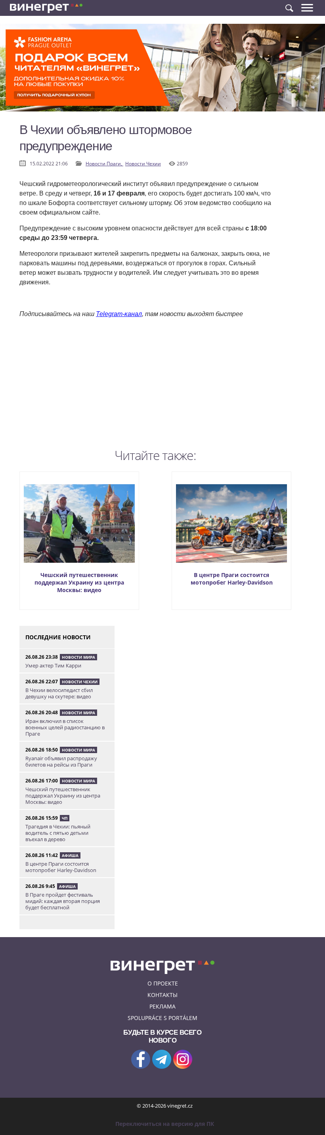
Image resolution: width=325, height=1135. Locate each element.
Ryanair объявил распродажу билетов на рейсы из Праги (61, 761)
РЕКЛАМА (162, 1006)
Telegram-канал (119, 314)
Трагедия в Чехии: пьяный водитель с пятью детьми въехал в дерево (57, 833)
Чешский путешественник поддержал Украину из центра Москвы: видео (79, 582)
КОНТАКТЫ (162, 995)
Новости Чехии (143, 163)
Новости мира (78, 657)
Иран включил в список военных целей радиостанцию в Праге (65, 727)
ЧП (64, 818)
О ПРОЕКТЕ (162, 983)
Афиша (70, 855)
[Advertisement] (146, 389)
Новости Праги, (104, 163)
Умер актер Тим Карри (53, 665)
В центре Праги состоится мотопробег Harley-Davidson (232, 578)
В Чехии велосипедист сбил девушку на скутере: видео (59, 693)
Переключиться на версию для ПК (164, 1123)
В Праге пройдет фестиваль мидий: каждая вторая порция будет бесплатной (62, 901)
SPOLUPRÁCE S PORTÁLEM (162, 1018)
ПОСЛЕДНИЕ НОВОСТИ (58, 637)
